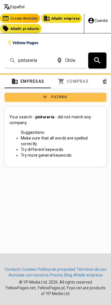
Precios (56, 275)
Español (13, 6)
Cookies (29, 269)
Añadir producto (20, 28)
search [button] (12, 60)
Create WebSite (20, 18)
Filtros (54, 97)
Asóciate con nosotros (29, 275)
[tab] (28, 81)
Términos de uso (91, 269)
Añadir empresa (61, 18)
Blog (68, 275)
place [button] (59, 60)
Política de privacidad (56, 269)
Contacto (13, 269)
